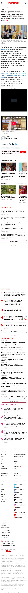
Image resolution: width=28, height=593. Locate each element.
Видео (15, 471)
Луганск (3, 501)
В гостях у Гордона (18, 456)
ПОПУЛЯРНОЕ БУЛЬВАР (8, 404)
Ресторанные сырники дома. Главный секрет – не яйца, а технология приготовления (14, 440)
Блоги (15, 459)
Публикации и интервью (20, 454)
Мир (7, 7)
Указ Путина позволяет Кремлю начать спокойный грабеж (12, 223)
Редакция (3, 525)
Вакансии (3, 522)
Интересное (4, 475)
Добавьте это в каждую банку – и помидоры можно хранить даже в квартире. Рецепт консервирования (13, 417)
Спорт (2, 461)
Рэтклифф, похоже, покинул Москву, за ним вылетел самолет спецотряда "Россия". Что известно (13, 354)
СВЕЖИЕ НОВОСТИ (7, 338)
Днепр (2, 496)
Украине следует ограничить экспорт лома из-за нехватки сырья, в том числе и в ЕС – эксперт (14, 397)
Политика (3, 454)
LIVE (15, 463)
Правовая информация (6, 530)
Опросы (16, 473)
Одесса (2, 489)
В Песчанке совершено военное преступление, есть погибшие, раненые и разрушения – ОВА (12, 366)
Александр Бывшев (15, 148)
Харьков (3, 494)
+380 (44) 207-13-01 (8, 541)
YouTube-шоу (17, 475)
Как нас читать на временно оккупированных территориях (5, 535)
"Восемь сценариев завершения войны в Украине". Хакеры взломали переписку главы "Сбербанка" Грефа (13, 391)
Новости (3, 449)
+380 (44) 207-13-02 (8, 543)
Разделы (16, 449)
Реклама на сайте (5, 527)
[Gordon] (13, 3)
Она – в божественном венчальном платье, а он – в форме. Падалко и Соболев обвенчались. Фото (13, 410)
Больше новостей (14, 401)
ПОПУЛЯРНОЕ (5, 289)
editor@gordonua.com (9, 545)
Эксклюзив (16, 466)
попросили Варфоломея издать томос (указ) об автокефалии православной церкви (13, 75)
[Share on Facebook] (10, 144)
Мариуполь (3, 499)
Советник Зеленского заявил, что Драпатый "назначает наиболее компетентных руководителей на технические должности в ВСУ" (13, 302)
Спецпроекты (17, 478)
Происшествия (4, 471)
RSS (17, 509)
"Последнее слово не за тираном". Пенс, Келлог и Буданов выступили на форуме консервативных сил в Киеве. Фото (15, 318)
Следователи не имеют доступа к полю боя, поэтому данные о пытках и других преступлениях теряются (13, 236)
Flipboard (18, 507)
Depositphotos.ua (23, 563)
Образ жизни (4, 468)
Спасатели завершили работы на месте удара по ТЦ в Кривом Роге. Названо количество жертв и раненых (13, 385)
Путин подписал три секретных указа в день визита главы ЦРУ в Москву (13, 343)
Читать (23, 152)
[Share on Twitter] (13, 144)
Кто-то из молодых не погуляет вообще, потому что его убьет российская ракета (12, 211)
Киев (2, 484)
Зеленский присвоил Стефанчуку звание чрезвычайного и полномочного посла (11, 348)
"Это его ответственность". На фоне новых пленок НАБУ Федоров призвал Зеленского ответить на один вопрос (14, 294)
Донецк (3, 491)
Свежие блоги (6, 207)
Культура (3, 463)
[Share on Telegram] (16, 144)
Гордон (2, 7)
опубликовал (5, 49)
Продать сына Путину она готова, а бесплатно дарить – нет (13, 217)
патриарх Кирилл (5, 148)
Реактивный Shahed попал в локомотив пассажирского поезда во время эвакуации (15, 310)
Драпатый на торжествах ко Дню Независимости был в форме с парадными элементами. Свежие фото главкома (15, 432)
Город (2, 481)
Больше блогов (14, 241)
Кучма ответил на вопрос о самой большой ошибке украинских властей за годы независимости (15, 325)
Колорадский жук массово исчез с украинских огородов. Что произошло (8, 196)
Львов (2, 487)
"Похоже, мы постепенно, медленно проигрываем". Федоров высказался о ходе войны (13, 379)
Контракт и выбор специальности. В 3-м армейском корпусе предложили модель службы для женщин (12, 372)
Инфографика (4, 473)
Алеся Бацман (19, 502)
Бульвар (4, 183)
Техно (2, 466)
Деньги (2, 456)
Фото (15, 468)
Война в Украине (5, 451)
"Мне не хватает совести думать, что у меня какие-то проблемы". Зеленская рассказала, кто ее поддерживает (14, 425)
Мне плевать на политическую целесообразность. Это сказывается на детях (13, 229)
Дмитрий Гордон (20, 484)
